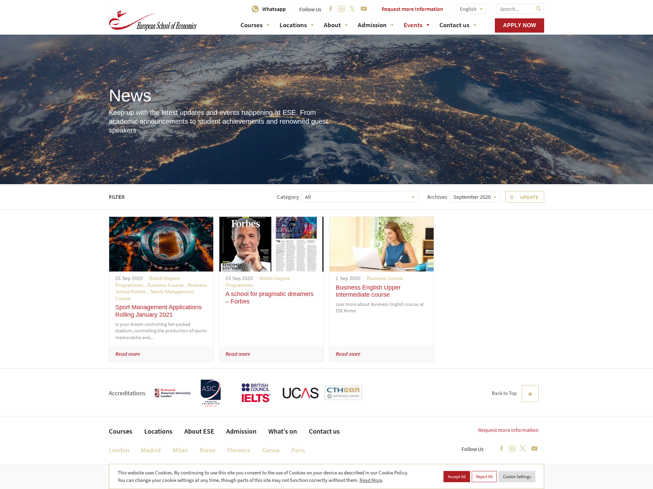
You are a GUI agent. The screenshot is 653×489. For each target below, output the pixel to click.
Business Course (165, 285)
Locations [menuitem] (158, 431)
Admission (372, 25)
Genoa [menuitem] (271, 450)
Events (413, 25)
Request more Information (412, 8)
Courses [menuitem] (120, 431)
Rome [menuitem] (207, 450)
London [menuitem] (119, 450)
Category (288, 196)
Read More (370, 480)
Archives (437, 196)
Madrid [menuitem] (151, 450)
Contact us (454, 25)
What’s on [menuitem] (282, 431)
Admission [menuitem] (241, 431)
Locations (293, 25)
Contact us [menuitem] (324, 431)
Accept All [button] (457, 476)
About (332, 25)
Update (529, 197)
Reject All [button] (484, 476)
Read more (127, 353)
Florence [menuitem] (238, 450)
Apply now (519, 25)
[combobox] (360, 197)
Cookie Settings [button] (517, 476)
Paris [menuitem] (298, 450)
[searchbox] (520, 9)
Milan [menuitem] (180, 450)
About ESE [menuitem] (199, 431)
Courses (251, 25)
